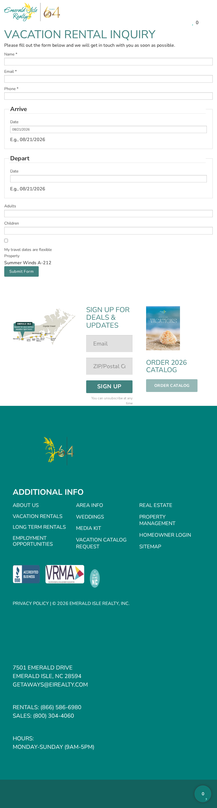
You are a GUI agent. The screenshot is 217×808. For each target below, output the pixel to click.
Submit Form (21, 271)
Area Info (89, 505)
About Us (26, 505)
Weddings (90, 516)
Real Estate (155, 505)
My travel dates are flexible (28, 249)
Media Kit (88, 528)
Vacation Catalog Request (101, 543)
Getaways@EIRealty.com (50, 684)
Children (11, 223)
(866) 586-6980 (60, 707)
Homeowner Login (165, 535)
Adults (10, 206)
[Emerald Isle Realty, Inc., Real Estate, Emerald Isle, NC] (26, 574)
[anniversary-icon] (50, 12)
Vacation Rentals (37, 516)
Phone (11, 88)
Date (14, 122)
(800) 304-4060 (53, 716)
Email (10, 71)
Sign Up (109, 386)
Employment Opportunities (33, 541)
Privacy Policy (31, 603)
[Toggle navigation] (208, 13)
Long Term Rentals (39, 527)
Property (11, 256)
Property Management (157, 520)
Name (10, 54)
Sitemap (150, 546)
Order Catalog (171, 385)
